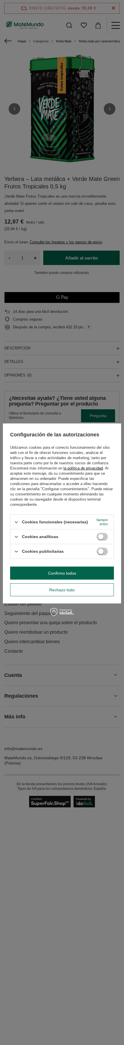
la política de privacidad (83, 468)
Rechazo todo (62, 590)
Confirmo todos (62, 573)
